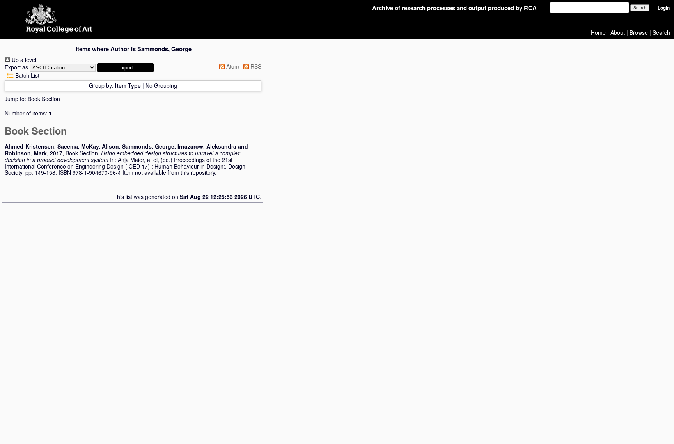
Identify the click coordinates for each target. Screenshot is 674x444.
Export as (16, 67)
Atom (232, 66)
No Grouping (161, 85)
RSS (255, 66)
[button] (125, 67)
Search (661, 32)
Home (598, 32)
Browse (639, 32)
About (617, 32)
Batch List (26, 75)
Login (664, 8)
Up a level (23, 60)
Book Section (44, 99)
